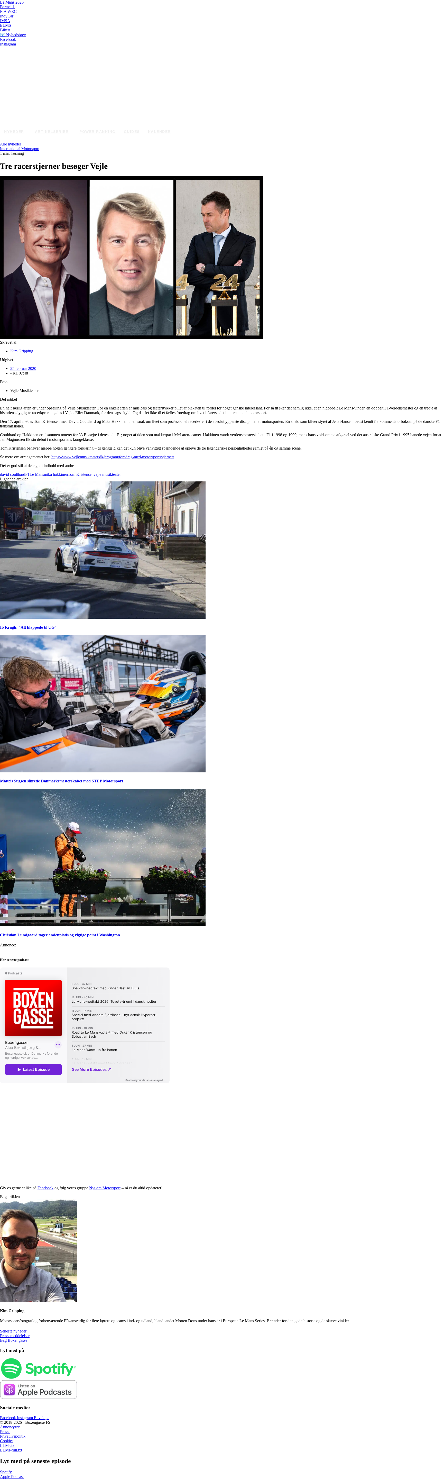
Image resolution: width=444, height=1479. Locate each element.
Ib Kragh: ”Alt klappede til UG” (28, 627)
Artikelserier (52, 132)
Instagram (8, 44)
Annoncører (10, 1427)
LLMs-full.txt (11, 1450)
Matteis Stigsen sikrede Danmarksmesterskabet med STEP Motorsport (61, 781)
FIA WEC (8, 11)
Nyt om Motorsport (105, 1188)
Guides (132, 132)
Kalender (159, 132)
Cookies (6, 1441)
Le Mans (37, 474)
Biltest (5, 30)
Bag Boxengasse (13, 1340)
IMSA (5, 21)
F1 (27, 474)
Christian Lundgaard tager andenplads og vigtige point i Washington (60, 935)
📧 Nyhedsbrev (13, 35)
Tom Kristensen (81, 474)
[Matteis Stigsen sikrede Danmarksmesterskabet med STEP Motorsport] (103, 771)
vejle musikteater (107, 474)
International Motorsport (19, 149)
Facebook (8, 39)
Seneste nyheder (13, 1331)
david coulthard (12, 474)
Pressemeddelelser (15, 1336)
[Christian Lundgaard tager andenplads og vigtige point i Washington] (103, 925)
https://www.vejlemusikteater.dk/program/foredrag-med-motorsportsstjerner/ (112, 457)
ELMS (5, 25)
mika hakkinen (56, 474)
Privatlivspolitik (12, 1436)
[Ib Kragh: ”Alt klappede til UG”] (103, 617)
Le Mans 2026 (12, 2)
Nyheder (14, 132)
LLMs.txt (7, 1445)
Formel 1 (7, 7)
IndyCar (6, 16)
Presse (5, 1431)
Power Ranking (97, 132)
